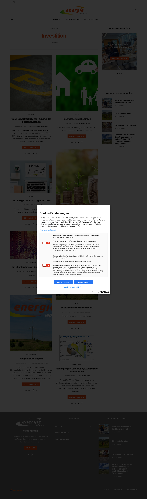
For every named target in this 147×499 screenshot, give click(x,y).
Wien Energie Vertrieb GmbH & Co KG (59, 218)
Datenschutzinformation (48, 230)
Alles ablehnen (83, 282)
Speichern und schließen (73, 287)
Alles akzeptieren (63, 282)
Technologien (91, 218)
